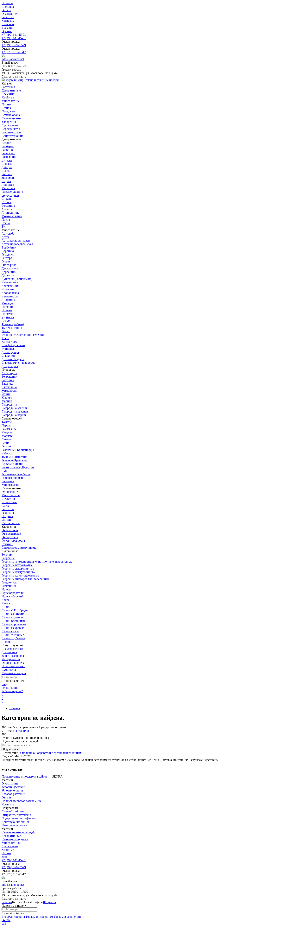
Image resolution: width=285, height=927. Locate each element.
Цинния (7, 519)
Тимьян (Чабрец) (13, 324)
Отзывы (7, 797)
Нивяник (8, 306)
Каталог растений (13, 794)
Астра (6, 237)
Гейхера (7, 258)
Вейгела (7, 163)
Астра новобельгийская (17, 244)
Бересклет (8, 153)
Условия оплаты (12, 790)
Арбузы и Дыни (12, 463)
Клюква (7, 397)
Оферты (7, 31)
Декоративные (11, 835)
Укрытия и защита (14, 673)
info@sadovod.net (13, 59)
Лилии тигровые (13, 634)
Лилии (6, 607)
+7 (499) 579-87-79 (14, 45)
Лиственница (10, 212)
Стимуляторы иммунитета (19, 547)
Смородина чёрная (14, 415)
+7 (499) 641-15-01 (14, 34)
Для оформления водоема (18, 362)
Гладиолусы (9, 582)
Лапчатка (8, 184)
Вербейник (9, 247)
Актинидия (9, 373)
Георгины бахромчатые (17, 565)
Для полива (9, 652)
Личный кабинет (13, 811)
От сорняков (10, 537)
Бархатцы (8, 509)
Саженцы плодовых (15, 839)
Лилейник (8, 299)
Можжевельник (12, 216)
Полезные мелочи (13, 666)
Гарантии (8, 17)
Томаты (7, 422)
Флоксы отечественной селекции (24, 334)
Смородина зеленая (14, 408)
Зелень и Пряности (14, 460)
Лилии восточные (13, 620)
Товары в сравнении (67, 916)
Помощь (7, 3)
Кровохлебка (10, 292)
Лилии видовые (12, 617)
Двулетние (9, 498)
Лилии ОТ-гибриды (15, 610)
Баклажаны (9, 429)
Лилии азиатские (13, 613)
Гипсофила (9, 265)
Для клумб (9, 355)
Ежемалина (9, 387)
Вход (5, 684)
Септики (7, 544)
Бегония (7, 554)
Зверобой (8, 177)
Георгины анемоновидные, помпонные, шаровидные (37, 561)
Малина (7, 401)
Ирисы (6, 589)
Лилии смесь (10, 631)
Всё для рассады (12, 648)
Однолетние (10, 491)
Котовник (8, 289)
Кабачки (7, 453)
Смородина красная (15, 411)
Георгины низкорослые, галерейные (25, 579)
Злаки (5, 856)
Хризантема (9, 341)
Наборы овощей (12, 477)
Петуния (7, 516)
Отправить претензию (16, 815)
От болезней (10, 530)
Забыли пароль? (12, 691)
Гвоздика (8, 254)
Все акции (8, 27)
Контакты (8, 20)
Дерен (6, 170)
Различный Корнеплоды (18, 449)
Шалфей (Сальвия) (14, 345)
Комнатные (9, 502)
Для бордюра (10, 352)
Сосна (6, 223)
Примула (7, 313)
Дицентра (8, 275)
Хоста (5, 338)
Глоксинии (9, 586)
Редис (5, 443)
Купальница (10, 296)
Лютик (6, 641)
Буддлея (7, 160)
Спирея (6, 202)
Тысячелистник (12, 327)
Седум (6, 320)
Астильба (8, 233)
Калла (6, 600)
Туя (4, 226)
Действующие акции (15, 821)
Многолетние (11, 495)
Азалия (6, 142)
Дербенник (9, 272)
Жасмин (7, 174)
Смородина (9, 404)
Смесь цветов (11, 523)
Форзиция (8, 205)
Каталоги (8, 24)
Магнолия (8, 188)
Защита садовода (13, 655)
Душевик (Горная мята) (17, 279)
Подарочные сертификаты (19, 818)
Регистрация (10, 687)
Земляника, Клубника (16, 474)
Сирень (6, 198)
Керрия (6, 181)
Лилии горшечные (14, 624)
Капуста (7, 432)
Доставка (8, 6)
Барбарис (8, 146)
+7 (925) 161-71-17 (14, 52)
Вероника (8, 251)
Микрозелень (10, 484)
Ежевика (7, 383)
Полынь (7, 310)
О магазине (9, 13)
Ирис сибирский (13, 596)
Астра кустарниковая (16, 240)
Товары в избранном (39, 916)
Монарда (7, 303)
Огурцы (7, 446)
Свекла (6, 439)
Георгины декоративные (18, 568)
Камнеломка (10, 282)
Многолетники (12, 842)
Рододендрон (10, 195)
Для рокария (10, 366)
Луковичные (10, 846)
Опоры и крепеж (13, 662)
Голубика (8, 380)
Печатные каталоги (14, 825)
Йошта (6, 394)
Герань (6, 261)
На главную (21, 730)
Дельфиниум (10, 268)
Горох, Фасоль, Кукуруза (18, 467)
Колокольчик (10, 285)
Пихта (6, 219)
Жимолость (9, 390)
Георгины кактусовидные (19, 572)
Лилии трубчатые (13, 638)
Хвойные (8, 849)
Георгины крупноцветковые (20, 575)
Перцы (6, 425)
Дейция (7, 167)
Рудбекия (8, 317)
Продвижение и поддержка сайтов (25, 776)
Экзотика (8, 481)
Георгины (8, 558)
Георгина (8, 512)
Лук (4, 470)
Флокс (6, 331)
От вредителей (11, 533)
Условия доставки (13, 787)
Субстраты (9, 669)
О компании (10, 783)
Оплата (6, 10)
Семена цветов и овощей (18, 832)
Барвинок (8, 149)
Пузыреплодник (12, 191)
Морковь (7, 436)
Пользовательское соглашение (21, 801)
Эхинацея (8, 348)
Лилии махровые (13, 627)
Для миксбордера (13, 359)
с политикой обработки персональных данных (51, 752)
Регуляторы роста (13, 540)
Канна (6, 603)
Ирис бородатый (13, 593)
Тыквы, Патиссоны (14, 456)
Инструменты (11, 659)
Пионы (6, 853)
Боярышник (9, 156)
